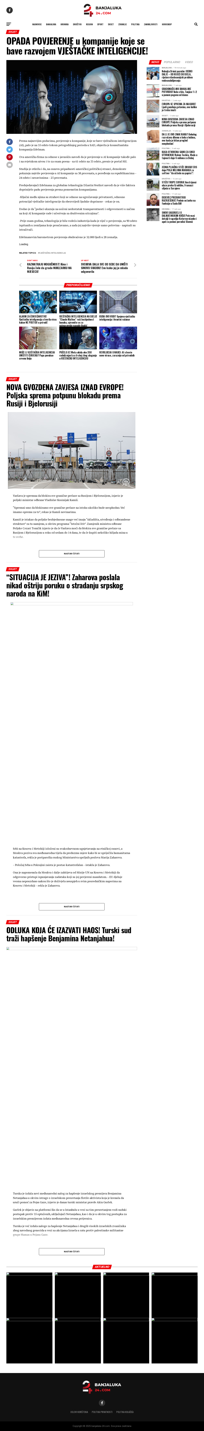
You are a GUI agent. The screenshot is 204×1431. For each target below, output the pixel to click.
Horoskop (167, 24)
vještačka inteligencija (52, 253)
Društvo (77, 24)
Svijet (111, 24)
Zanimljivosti (150, 24)
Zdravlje (122, 24)
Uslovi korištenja (79, 1412)
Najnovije (37, 24)
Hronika (65, 24)
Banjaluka (51, 24)
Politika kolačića (125, 1412)
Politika (135, 24)
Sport (100, 24)
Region (89, 24)
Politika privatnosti (102, 1412)
